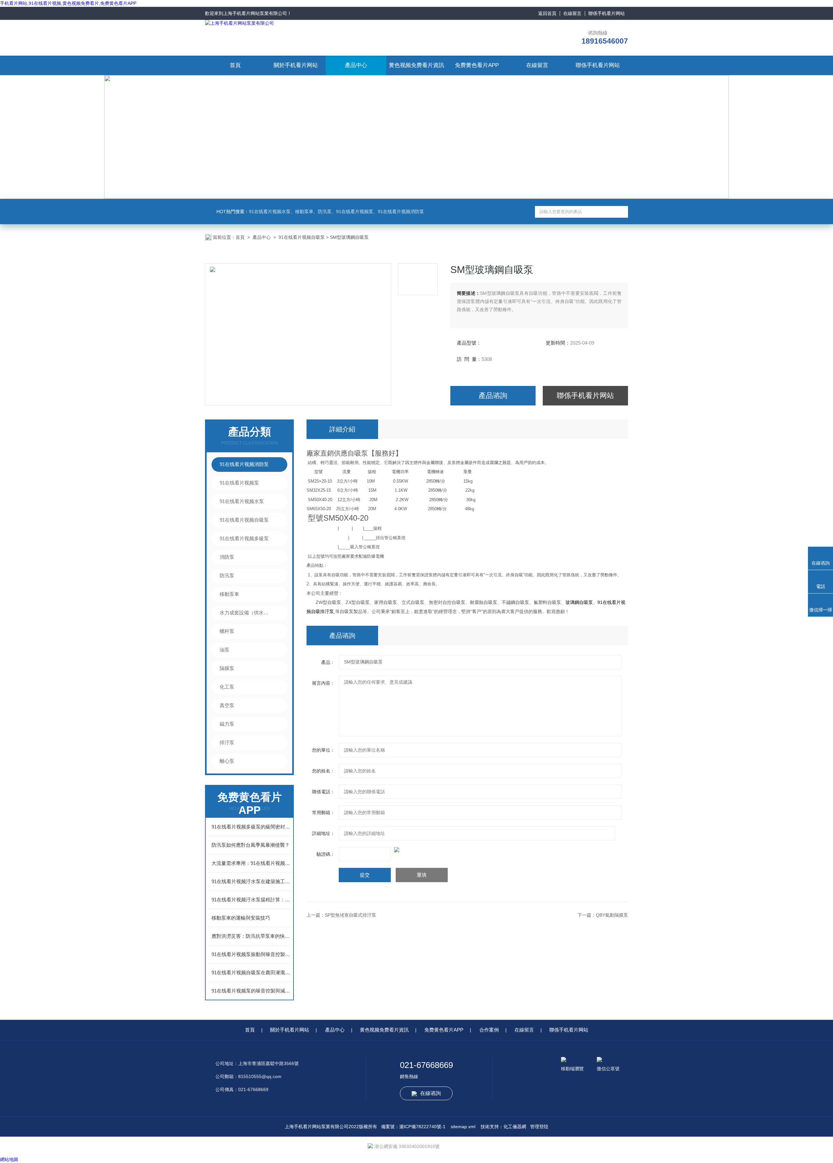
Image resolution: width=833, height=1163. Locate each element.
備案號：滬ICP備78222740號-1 (413, 1126)
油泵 (224, 649)
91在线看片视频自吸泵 (302, 237)
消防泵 (227, 557)
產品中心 (356, 65)
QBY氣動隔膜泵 (612, 915)
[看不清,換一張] (467, 849)
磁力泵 (227, 724)
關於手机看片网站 (296, 65)
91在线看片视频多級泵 (244, 538)
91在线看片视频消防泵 (244, 464)
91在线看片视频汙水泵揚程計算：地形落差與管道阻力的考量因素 (251, 899)
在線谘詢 (430, 1093)
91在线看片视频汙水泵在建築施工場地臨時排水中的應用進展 (251, 881)
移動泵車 (229, 594)
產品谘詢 (493, 395)
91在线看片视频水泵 (242, 501)
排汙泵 (227, 742)
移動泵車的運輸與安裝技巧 (241, 918)
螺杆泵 (227, 631)
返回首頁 (547, 13)
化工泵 (227, 687)
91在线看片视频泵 (239, 483)
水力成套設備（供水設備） (246, 612)
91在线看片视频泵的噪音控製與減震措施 (251, 990)
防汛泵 (227, 575)
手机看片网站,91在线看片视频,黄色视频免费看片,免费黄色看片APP (68, 3)
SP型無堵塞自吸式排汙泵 (350, 915)
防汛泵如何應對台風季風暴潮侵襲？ (251, 845)
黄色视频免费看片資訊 (416, 65)
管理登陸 (539, 1126)
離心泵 (227, 761)
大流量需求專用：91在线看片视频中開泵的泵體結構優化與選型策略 (251, 863)
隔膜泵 (227, 668)
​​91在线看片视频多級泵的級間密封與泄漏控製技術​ (251, 826)
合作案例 (489, 1030)
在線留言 (572, 13)
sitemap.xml (463, 1126)
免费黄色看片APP (477, 65)
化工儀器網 (514, 1126)
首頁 (235, 65)
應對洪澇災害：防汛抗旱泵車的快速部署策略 (251, 936)
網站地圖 (9, 1159)
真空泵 (227, 705)
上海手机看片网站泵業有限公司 (255, 13)
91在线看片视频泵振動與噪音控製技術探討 (251, 954)
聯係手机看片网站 (606, 13)
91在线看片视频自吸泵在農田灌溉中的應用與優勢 (251, 972)
